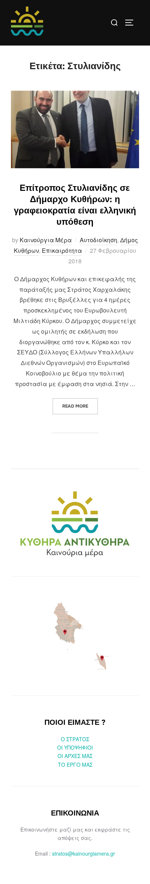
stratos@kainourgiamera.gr (83, 853)
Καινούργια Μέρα (46, 240)
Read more (80, 406)
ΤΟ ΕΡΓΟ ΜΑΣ (75, 764)
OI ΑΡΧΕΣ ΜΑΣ (75, 755)
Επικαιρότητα (62, 250)
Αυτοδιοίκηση (98, 240)
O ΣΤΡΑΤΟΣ (75, 739)
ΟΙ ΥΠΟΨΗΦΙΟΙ (75, 747)
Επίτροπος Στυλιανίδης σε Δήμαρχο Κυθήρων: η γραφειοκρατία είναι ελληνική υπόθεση (75, 205)
